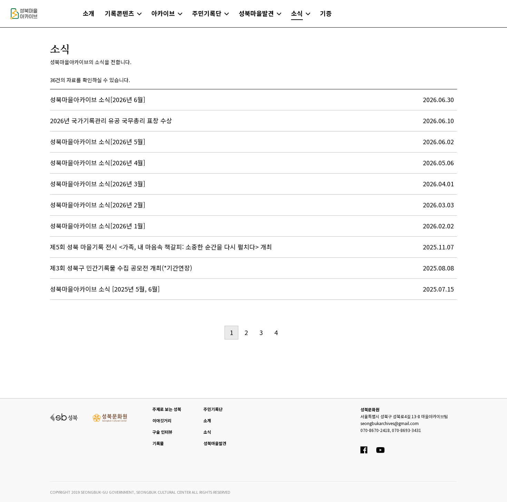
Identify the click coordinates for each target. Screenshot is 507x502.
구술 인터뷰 (162, 432)
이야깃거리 (161, 420)
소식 (207, 432)
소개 (207, 420)
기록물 (158, 443)
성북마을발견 (214, 443)
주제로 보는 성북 (166, 409)
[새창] (64, 416)
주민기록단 (212, 409)
